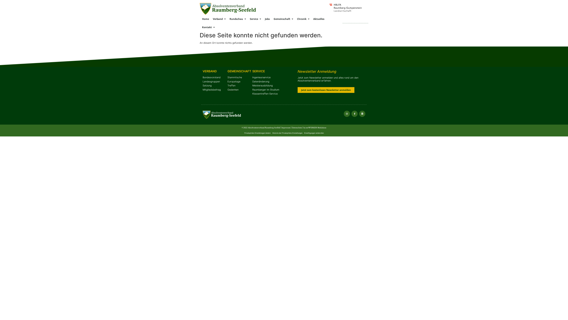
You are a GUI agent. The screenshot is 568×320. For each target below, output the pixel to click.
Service (254, 19)
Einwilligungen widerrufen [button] (314, 133)
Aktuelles (318, 19)
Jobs (267, 19)
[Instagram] (347, 114)
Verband (218, 19)
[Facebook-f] (354, 114)
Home (205, 19)
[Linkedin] (362, 114)
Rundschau (236, 19)
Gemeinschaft (282, 19)
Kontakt (207, 27)
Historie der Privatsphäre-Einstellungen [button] (287, 133)
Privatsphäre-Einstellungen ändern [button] (257, 133)
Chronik (301, 19)
